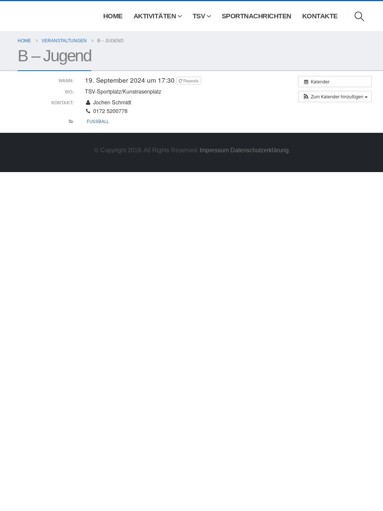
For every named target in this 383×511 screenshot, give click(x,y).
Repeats (191, 80)
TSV (199, 16)
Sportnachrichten (256, 16)
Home (113, 16)
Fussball (98, 121)
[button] (359, 16)
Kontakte (320, 16)
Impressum (215, 150)
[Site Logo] (28, 16)
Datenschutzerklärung (259, 150)
